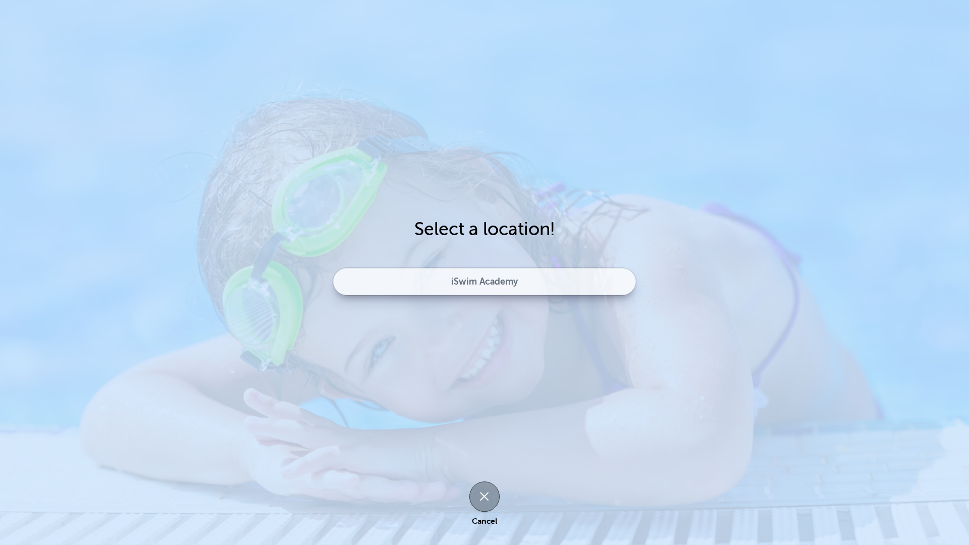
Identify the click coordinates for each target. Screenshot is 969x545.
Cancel (484, 521)
